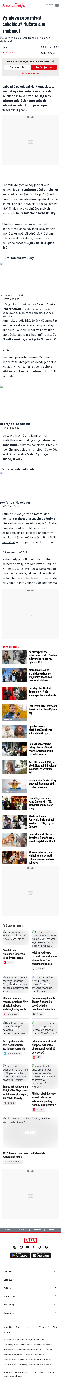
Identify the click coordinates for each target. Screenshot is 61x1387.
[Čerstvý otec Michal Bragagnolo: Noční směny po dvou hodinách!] (14, 693)
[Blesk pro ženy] (14, 7)
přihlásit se (49, 5)
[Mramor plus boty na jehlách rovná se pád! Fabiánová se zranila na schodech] (14, 857)
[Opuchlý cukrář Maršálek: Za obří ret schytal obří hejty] (14, 732)
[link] (15, 1247)
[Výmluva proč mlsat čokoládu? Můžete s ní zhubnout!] (30, 41)
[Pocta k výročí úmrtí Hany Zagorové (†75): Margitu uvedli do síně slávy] (14, 803)
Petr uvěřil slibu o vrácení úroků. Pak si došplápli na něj (43, 709)
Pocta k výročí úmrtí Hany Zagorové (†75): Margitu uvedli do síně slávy (41, 803)
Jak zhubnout (22, 1230)
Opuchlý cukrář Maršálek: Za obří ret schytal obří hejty (40, 729)
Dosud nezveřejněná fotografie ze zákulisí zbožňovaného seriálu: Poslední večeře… (41, 749)
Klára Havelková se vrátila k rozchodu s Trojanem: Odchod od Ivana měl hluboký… (40, 675)
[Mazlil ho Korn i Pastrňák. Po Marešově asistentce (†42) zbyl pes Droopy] (14, 822)
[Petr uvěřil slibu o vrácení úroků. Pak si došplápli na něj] (14, 712)
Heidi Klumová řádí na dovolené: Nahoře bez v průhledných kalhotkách (42, 837)
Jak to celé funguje (30, 73)
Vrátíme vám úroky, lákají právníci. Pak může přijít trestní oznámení (42, 783)
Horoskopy (37, 1230)
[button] (56, 5)
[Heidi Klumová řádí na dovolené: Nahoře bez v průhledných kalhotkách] (14, 840)
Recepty (52, 1230)
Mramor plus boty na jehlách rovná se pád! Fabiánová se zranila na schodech (41, 857)
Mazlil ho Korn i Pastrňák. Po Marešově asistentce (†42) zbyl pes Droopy (42, 821)
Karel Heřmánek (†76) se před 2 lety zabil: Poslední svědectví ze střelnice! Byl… (42, 767)
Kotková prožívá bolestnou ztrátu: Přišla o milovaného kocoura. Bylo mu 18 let (43, 657)
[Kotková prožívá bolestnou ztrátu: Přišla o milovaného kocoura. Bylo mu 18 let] (14, 657)
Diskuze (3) (8, 52)
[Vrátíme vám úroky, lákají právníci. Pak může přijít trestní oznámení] (14, 786)
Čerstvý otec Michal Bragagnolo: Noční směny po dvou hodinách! (42, 691)
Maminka (7, 1230)
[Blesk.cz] (30, 1240)
